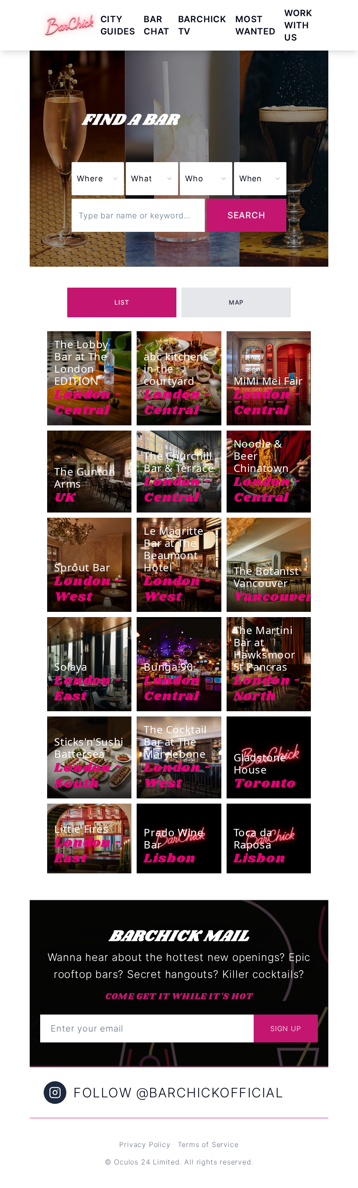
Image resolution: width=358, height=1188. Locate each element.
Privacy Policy (144, 1144)
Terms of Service (208, 1144)
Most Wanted (255, 25)
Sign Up (285, 1028)
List (121, 302)
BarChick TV (202, 25)
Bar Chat (156, 25)
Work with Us (298, 25)
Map (236, 302)
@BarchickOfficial (210, 1092)
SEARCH (246, 215)
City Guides (117, 25)
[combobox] (152, 178)
